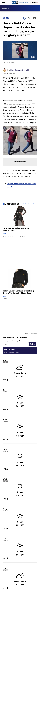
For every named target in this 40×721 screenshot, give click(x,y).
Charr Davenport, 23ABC (19, 70)
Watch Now (33, 2)
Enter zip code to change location (14, 341)
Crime (6, 18)
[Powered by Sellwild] (34, 333)
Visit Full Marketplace (30, 204)
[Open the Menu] (4, 3)
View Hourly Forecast (11, 352)
